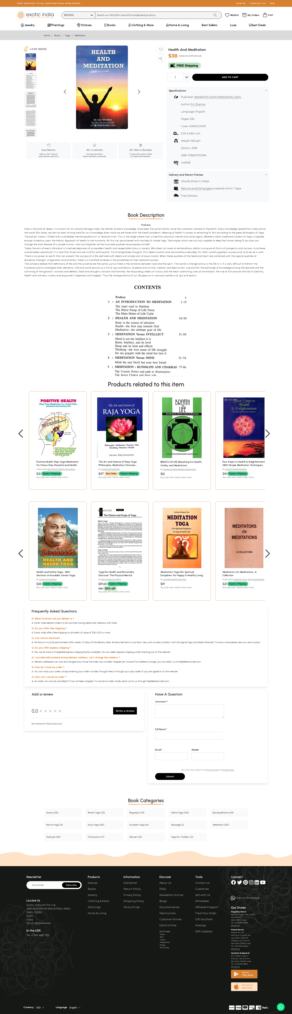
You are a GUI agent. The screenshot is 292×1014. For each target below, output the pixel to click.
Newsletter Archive (171, 895)
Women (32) (135, 836)
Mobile (195, 749)
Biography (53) (136, 812)
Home (47, 35)
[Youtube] (263, 883)
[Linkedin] (257, 883)
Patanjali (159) (53, 836)
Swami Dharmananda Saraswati (179, 469)
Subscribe (71, 885)
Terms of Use (212, 770)
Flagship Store (238, 912)
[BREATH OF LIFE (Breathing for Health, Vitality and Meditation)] (182, 457)
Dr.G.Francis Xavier (111, 579)
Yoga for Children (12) (182, 836)
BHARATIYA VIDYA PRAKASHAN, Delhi (218, 97)
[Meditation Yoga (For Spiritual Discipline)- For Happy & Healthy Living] (182, 567)
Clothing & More (98, 901)
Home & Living (97, 913)
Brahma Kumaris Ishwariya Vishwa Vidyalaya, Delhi (55, 470)
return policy (253, 642)
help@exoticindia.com (190, 661)
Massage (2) (177, 824)
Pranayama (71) (96, 836)
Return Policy (132, 889)
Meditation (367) (221, 824)
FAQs (162, 889)
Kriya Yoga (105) (96, 824)
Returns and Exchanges (196, 188)
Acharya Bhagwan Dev (174, 579)
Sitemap (200, 925)
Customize (202, 889)
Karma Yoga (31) (54, 824)
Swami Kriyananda (110, 469)
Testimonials (167, 913)
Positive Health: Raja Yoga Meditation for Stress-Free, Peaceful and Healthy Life (57, 465)
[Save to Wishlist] (161, 50)
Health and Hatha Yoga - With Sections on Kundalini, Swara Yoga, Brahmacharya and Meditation (55, 575)
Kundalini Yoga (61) (139, 824)
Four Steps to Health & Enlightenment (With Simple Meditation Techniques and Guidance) (243, 465)
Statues (92, 882)
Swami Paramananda (236, 469)
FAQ (272, 3)
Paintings (94, 907)
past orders (136, 671)
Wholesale (202, 901)
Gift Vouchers (203, 919)
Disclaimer (130, 882)
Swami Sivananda (48, 579)
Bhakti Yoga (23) (96, 812)
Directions (235, 925)
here (110, 671)
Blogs (163, 901)
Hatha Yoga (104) (180, 812)
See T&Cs (54, 156)
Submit (170, 776)
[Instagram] (251, 883)
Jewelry (92, 895)
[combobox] (153, 15)
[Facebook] (233, 883)
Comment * (161, 701)
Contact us (258, 3)
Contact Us (202, 882)
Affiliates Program (206, 907)
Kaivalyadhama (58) (223, 812)
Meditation (80, 35)
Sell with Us (202, 895)
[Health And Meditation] (30, 62)
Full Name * (161, 729)
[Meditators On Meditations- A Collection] (244, 567)
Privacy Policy (228, 770)
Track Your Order (205, 913)
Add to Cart (230, 77)
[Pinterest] (245, 883)
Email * (159, 749)
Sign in (240, 3)
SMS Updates (203, 931)
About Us (165, 882)
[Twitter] (239, 883)
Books (57, 35)
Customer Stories (170, 919)
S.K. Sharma (198, 104)
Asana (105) (52, 812)
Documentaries (169, 907)
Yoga (67, 35)
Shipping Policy (133, 901)
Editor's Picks (167, 925)
